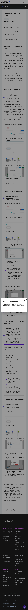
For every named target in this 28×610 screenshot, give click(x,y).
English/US (5, 309)
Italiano (13, 309)
